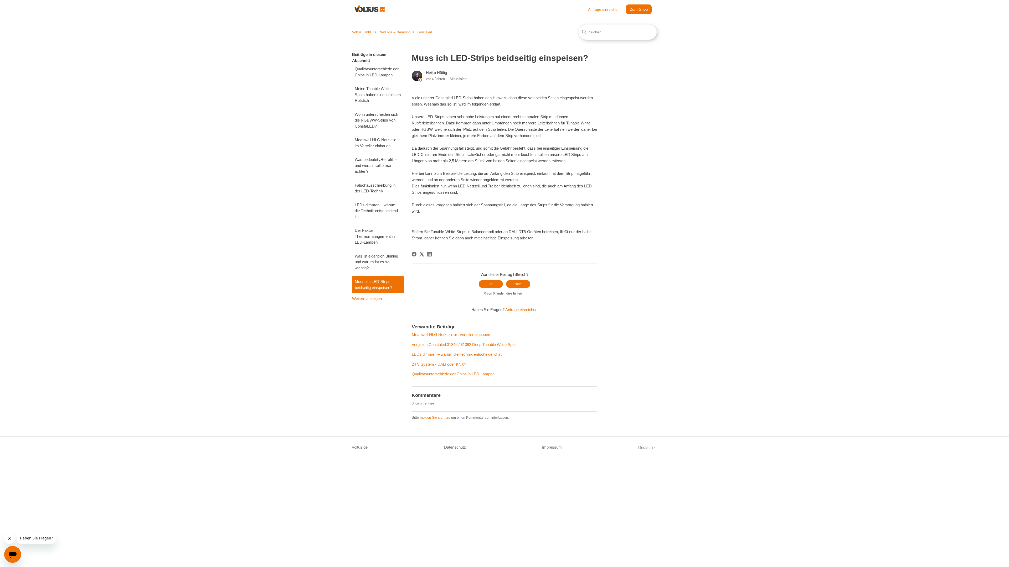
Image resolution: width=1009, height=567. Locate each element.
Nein (518, 284)
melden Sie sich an (434, 417)
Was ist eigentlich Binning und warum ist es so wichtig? (376, 262)
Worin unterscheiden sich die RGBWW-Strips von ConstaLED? (376, 120)
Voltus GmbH (362, 32)
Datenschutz (455, 447)
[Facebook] (414, 254)
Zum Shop (639, 9)
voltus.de (360, 447)
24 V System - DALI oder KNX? (439, 364)
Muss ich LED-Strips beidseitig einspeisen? (373, 284)
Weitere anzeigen (367, 298)
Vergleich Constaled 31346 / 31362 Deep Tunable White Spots (465, 344)
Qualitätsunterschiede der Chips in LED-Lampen (377, 72)
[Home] (369, 9)
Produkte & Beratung (394, 32)
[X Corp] (421, 254)
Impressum (552, 447)
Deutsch (646, 447)
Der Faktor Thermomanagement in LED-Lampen (375, 236)
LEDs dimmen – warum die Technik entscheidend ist (376, 211)
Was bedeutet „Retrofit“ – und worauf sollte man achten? (376, 165)
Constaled (424, 32)
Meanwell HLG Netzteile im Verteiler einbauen (375, 143)
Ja (490, 284)
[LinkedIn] (429, 254)
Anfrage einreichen (604, 9)
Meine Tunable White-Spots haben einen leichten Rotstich (378, 94)
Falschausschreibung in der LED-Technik (375, 188)
